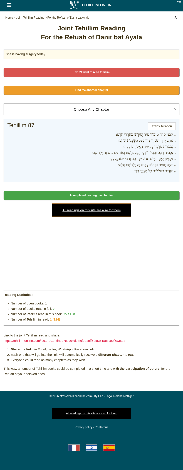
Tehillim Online (97, 5)
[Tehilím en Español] (109, 447)
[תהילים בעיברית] (91, 447)
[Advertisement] (91, 253)
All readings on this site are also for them (92, 210)
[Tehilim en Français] (74, 447)
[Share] (175, 17)
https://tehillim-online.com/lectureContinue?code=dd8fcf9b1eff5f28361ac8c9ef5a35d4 (64, 341)
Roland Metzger (123, 396)
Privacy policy (83, 427)
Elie (100, 396)
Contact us (101, 427)
